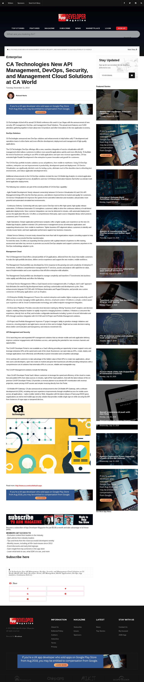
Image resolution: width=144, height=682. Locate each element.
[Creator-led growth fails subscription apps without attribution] (117, 261)
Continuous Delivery (24, 575)
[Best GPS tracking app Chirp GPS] (55, 678)
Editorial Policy (57, 631)
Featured (34, 28)
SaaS (26, 573)
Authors (54, 635)
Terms (53, 643)
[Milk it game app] (88, 678)
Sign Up (121, 28)
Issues (76, 631)
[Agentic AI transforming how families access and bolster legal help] (117, 226)
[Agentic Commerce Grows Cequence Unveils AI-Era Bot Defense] (117, 449)
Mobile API (18, 573)
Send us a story (34, 3)
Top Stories (18, 28)
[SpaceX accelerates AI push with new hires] (117, 402)
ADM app (122, 635)
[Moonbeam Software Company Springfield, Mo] (22, 678)
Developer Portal (34, 573)
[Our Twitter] (130, 3)
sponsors (21, 3)
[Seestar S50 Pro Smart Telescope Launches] (117, 105)
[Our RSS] (141, 3)
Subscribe (65, 28)
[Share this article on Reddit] (65, 593)
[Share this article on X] (65, 588)
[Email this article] (27, 599)
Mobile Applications (63, 573)
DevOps (75, 573)
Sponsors (77, 635)
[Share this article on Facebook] (27, 588)
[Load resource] (49, 109)
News (78, 28)
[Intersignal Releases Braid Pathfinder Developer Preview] (117, 188)
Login (108, 28)
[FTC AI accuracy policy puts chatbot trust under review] (117, 329)
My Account (123, 631)
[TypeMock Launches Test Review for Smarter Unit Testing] (117, 295)
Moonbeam (18, 636)
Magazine (49, 28)
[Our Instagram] (135, 3)
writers (10, 3)
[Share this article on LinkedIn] (27, 593)
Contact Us (123, 627)
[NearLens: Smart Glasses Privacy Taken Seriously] (117, 427)
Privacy (54, 647)
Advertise (55, 639)
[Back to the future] (3, 3)
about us (55, 627)
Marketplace (93, 28)
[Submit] (139, 37)
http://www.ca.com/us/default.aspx (28, 486)
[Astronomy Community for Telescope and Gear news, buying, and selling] (121, 678)
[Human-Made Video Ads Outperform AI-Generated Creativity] (117, 364)
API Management (48, 573)
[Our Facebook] (124, 3)
